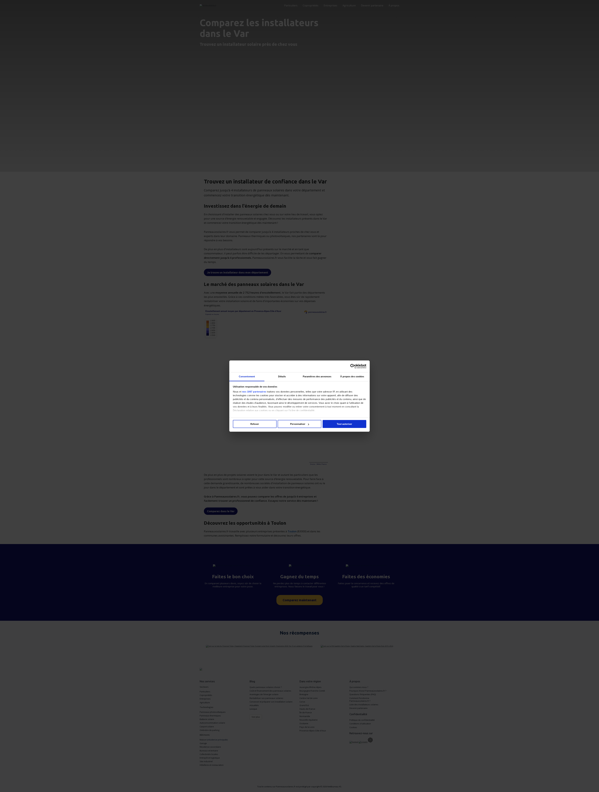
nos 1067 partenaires (254, 391)
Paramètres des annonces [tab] (317, 376)
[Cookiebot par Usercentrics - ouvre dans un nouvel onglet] (352, 366)
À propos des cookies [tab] (352, 376)
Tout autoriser (344, 424)
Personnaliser (297, 424)
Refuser (254, 424)
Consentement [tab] (247, 376)
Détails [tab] (282, 376)
